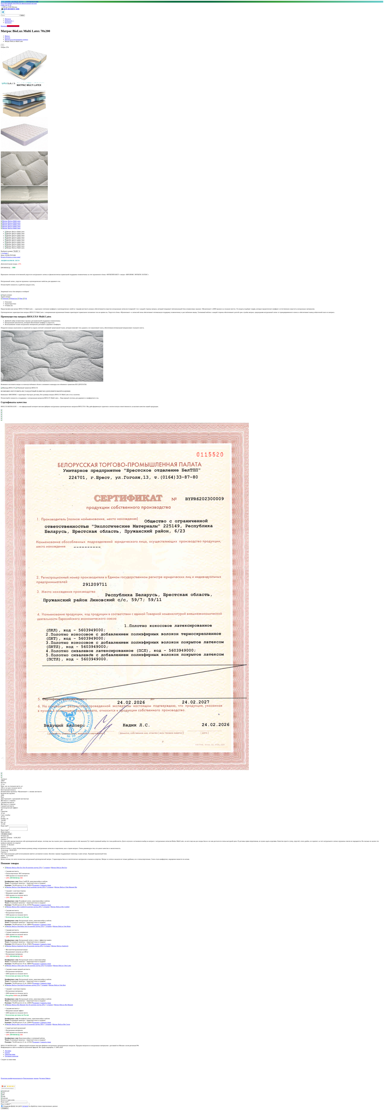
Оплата (7, 1052)
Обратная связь (10, 1054)
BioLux (7, 36)
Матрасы (8, 19)
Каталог (7, 38)
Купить (3, 257)
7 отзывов (46, 867)
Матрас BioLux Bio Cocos (61, 1024)
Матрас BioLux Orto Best (57, 985)
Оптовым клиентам (11, 1056)
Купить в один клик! (13, 257)
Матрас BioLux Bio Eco (59, 867)
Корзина (4, 26)
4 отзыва (5, 253)
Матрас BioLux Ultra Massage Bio (65, 887)
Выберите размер (7, 251)
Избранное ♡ (9, 21)
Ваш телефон (6, 1104)
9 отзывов (48, 965)
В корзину (36, 885)
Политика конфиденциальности (12, 1078)
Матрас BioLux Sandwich (59, 946)
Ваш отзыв (5, 830)
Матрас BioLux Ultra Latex (62, 965)
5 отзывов (49, 887)
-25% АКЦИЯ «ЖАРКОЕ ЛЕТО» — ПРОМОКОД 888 (19, 1)
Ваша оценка (5, 832)
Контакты (8, 22)
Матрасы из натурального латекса (16, 39)
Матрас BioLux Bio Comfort (60, 907)
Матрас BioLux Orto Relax (62, 926)
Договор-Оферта (44, 1078)
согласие (25, 1106)
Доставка (8, 1051)
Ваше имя (4, 826)
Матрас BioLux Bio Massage (63, 1005)
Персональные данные (31, 1078)
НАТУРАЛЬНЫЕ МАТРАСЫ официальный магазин (19, 3)
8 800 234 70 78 (6, 5)
